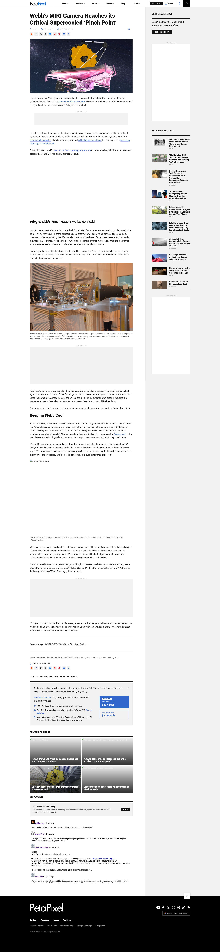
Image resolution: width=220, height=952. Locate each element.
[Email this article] (64, 34)
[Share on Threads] (45, 34)
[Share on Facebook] (36, 34)
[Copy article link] (68, 34)
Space (39, 663)
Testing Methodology (84, 926)
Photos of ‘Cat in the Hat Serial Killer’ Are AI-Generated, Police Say (179, 270)
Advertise (45, 920)
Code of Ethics (52, 926)
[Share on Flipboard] (55, 34)
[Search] (186, 3)
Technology (46, 663)
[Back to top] (187, 896)
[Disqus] (81, 851)
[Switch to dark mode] (179, 3)
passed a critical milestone (72, 101)
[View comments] (130, 29)
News (64, 3)
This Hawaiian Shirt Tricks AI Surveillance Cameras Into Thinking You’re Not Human (179, 158)
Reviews (79, 3)
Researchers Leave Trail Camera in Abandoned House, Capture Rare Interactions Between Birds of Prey (178, 177)
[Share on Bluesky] (50, 34)
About (135, 3)
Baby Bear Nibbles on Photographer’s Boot (178, 283)
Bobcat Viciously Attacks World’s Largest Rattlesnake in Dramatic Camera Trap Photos (179, 210)
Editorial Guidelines (36, 926)
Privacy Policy (100, 926)
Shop (123, 3)
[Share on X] (41, 34)
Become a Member (42, 697)
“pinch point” (120, 433)
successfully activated (40, 139)
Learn (94, 3)
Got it (125, 809)
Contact (33, 920)
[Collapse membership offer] (129, 688)
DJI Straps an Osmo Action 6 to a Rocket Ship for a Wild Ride (178, 257)
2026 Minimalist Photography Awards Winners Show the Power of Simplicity (178, 195)
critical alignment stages (90, 139)
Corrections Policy (66, 926)
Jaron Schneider (66, 29)
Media (109, 3)
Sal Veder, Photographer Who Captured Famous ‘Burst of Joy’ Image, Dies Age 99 (179, 142)
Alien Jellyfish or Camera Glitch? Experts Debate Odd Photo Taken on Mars (179, 242)
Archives (67, 920)
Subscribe (156, 3)
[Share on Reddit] (31, 34)
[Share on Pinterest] (59, 34)
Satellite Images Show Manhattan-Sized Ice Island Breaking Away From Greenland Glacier (179, 226)
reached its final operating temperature (72, 150)
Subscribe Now (162, 32)
